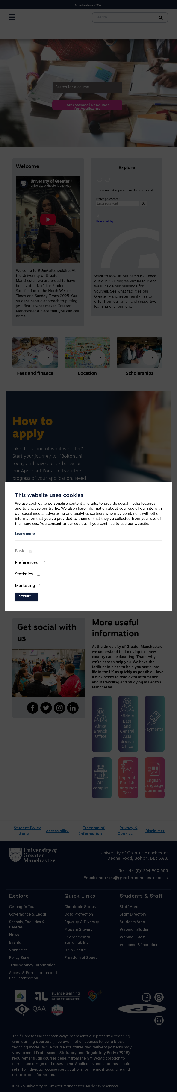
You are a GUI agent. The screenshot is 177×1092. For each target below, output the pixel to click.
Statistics (24, 574)
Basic (20, 551)
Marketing (25, 586)
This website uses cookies (49, 495)
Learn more (25, 534)
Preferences (26, 563)
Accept (24, 596)
